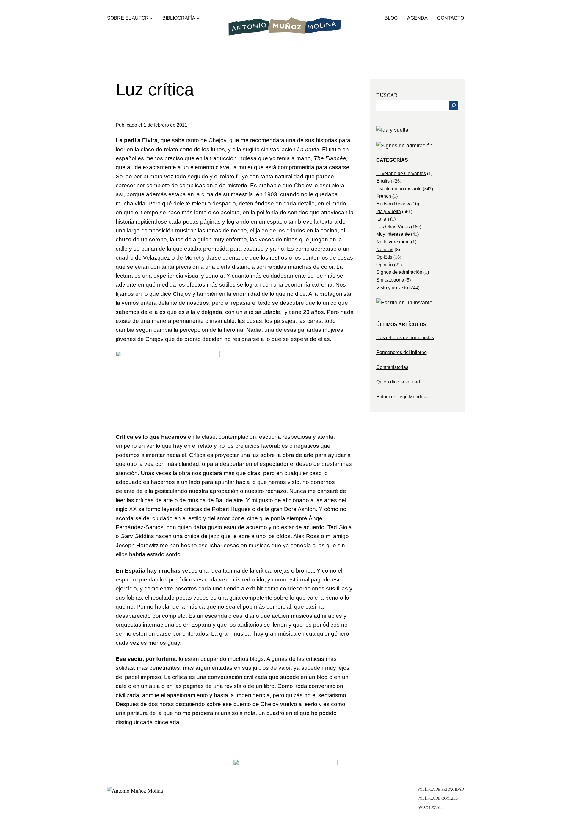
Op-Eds (384, 257)
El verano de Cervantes (401, 173)
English (384, 180)
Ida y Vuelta (388, 211)
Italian (382, 218)
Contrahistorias (392, 367)
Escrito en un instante (399, 188)
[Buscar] (453, 105)
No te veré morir (393, 241)
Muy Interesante (393, 234)
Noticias (384, 249)
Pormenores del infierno (401, 352)
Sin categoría (390, 279)
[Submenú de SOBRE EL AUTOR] (151, 18)
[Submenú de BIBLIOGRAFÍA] (198, 18)
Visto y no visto (392, 287)
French (383, 196)
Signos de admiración (399, 272)
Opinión (384, 264)
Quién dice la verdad (398, 381)
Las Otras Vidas (393, 226)
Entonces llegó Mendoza (402, 396)
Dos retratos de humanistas (405, 337)
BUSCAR (387, 95)
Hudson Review (393, 203)
